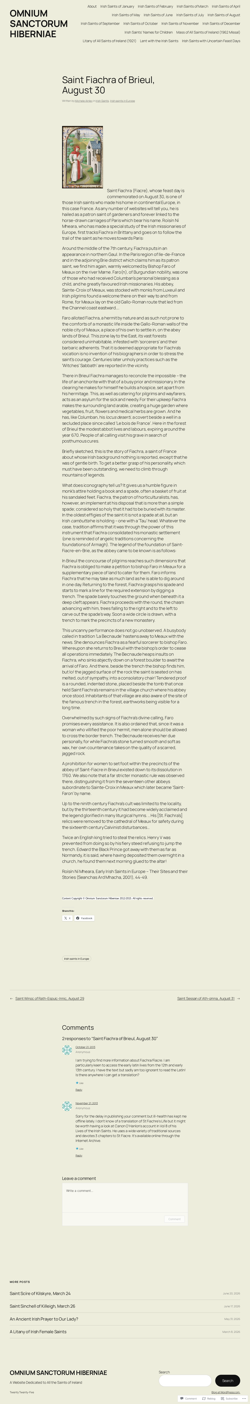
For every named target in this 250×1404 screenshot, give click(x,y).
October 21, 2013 (85, 1047)
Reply (79, 1090)
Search (164, 1372)
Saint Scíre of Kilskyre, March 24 (40, 1293)
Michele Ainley (84, 101)
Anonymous (83, 1052)
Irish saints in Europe (122, 101)
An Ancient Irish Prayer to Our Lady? (44, 1319)
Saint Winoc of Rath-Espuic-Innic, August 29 (49, 998)
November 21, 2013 (87, 1103)
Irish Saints (102, 101)
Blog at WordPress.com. (226, 1392)
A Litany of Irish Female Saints (38, 1331)
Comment (174, 1219)
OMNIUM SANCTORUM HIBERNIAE (39, 23)
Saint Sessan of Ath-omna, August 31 (206, 998)
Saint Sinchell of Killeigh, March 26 (42, 1306)
